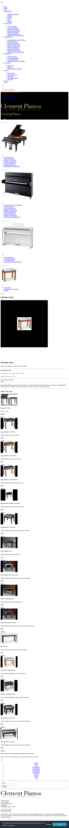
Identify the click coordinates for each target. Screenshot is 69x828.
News (5, 9)
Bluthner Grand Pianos (13, 29)
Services (6, 70)
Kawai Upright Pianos (13, 49)
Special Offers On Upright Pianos (16, 40)
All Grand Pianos (12, 26)
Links (5, 82)
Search (4, 783)
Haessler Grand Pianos (13, 31)
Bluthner (9, 15)
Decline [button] (48, 824)
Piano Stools (10, 65)
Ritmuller (9, 22)
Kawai (9, 19)
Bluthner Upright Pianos (13, 44)
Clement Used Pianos (13, 14)
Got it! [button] (59, 824)
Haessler (9, 17)
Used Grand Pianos (12, 28)
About (5, 8)
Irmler (9, 20)
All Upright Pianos (12, 41)
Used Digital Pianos (12, 59)
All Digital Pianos (12, 56)
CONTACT (4, 98)
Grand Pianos (7, 23)
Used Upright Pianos (13, 43)
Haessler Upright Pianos (13, 46)
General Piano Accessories (14, 68)
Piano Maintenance (12, 78)
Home (5, 6)
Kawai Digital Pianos (13, 58)
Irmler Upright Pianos (13, 47)
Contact (6, 81)
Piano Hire (10, 79)
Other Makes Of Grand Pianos (15, 35)
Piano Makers (7, 11)
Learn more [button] (11, 825)
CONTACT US (11, 98)
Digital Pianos (8, 53)
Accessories (7, 62)
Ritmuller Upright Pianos (14, 50)
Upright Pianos (8, 37)
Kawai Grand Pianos (13, 32)
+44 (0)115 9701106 (9, 95)
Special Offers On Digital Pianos (16, 61)
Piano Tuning (11, 73)
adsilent (9, 67)
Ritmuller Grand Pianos (13, 34)
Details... (3, 417)
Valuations (10, 76)
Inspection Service (12, 75)
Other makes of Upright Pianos (15, 52)
